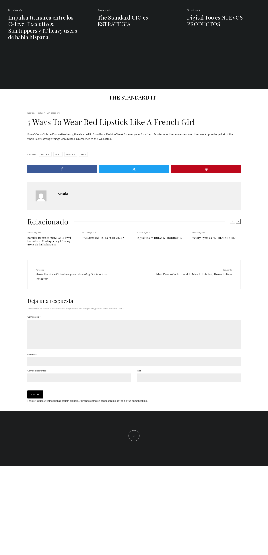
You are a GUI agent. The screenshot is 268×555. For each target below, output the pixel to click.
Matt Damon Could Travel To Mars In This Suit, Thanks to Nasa (194, 272)
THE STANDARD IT (132, 97)
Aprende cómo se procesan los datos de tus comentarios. (113, 400)
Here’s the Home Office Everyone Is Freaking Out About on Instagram (71, 274)
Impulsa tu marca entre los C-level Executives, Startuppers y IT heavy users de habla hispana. (42, 27)
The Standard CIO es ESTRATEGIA (123, 20)
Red (84, 154)
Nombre (32, 354)
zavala (62, 193)
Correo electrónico (37, 370)
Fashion (41, 112)
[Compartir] (62, 169)
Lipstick (71, 154)
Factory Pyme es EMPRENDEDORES (213, 237)
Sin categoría (15, 10)
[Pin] (206, 169)
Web (139, 370)
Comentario (33, 316)
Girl (58, 154)
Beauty (31, 112)
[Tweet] (134, 169)
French (46, 154)
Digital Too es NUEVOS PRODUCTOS (215, 20)
